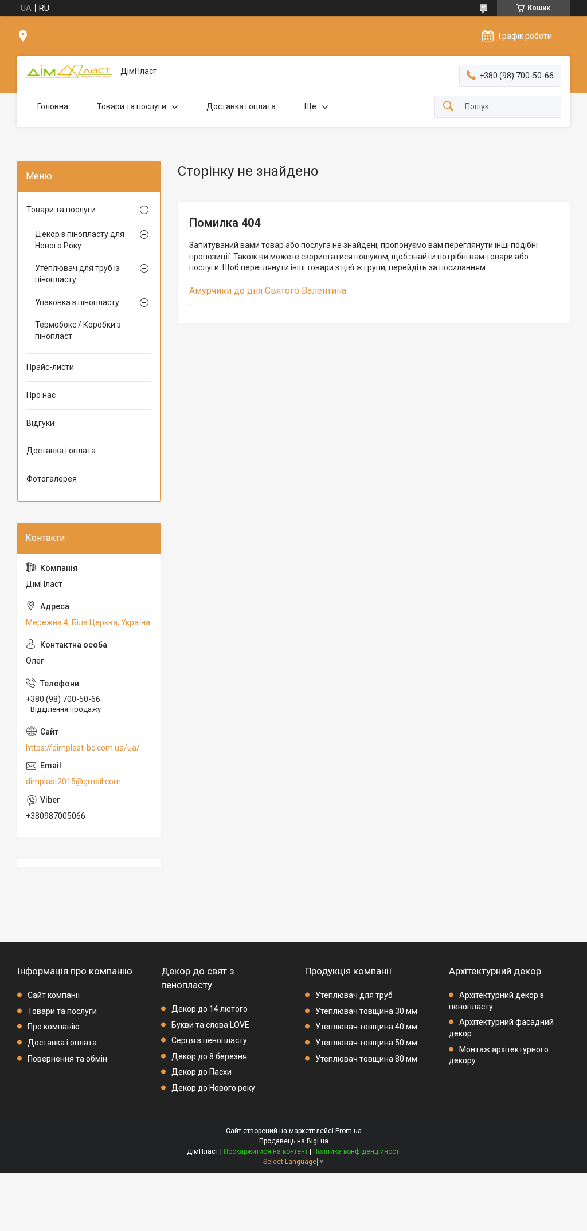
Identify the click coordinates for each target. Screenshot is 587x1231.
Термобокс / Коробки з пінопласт (78, 330)
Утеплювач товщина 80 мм (366, 1058)
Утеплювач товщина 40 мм (366, 1026)
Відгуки (40, 423)
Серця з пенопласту (209, 1040)
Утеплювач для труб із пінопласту (77, 273)
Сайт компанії (54, 995)
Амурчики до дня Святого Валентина (267, 290)
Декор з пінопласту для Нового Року (79, 240)
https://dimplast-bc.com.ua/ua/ (83, 747)
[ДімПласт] (69, 71)
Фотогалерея (51, 478)
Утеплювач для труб (354, 995)
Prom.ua (348, 1131)
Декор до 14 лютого (209, 1008)
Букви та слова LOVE (210, 1024)
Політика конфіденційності (357, 1151)
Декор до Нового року (213, 1087)
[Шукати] (448, 107)
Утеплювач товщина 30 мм (366, 1011)
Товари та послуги (131, 106)
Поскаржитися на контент (266, 1151)
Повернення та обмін (67, 1058)
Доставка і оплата (241, 106)
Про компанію (54, 1026)
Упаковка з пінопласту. (78, 302)
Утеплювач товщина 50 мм (366, 1042)
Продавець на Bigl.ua (293, 1141)
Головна (52, 106)
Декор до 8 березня (209, 1056)
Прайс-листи (50, 367)
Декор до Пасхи (201, 1071)
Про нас (41, 395)
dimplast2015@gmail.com (73, 781)
